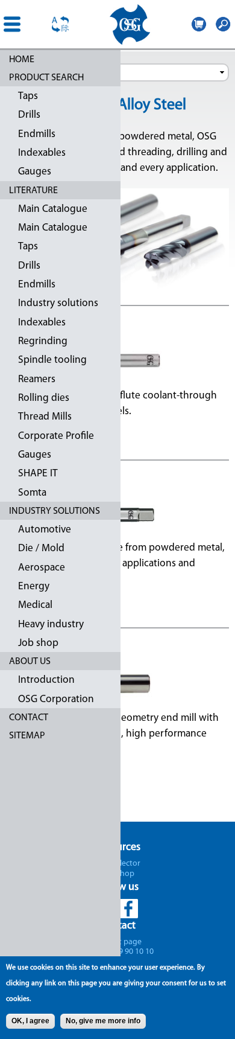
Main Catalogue (52, 209)
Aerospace (41, 568)
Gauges (34, 172)
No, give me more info (103, 1021)
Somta (32, 493)
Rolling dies (43, 398)
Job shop (38, 643)
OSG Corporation (56, 699)
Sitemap (27, 736)
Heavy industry (51, 624)
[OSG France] (129, 24)
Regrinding (42, 341)
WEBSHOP (199, 24)
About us (30, 662)
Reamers (36, 379)
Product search (46, 78)
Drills (29, 115)
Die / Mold (41, 548)
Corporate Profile (56, 436)
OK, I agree (30, 1021)
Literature (33, 191)
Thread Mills (45, 417)
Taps (28, 96)
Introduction (46, 680)
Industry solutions (58, 303)
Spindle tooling (52, 360)
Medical (35, 605)
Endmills (36, 134)
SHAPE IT (38, 473)
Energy (33, 586)
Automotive (44, 530)
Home (21, 60)
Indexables (42, 153)
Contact (28, 718)
